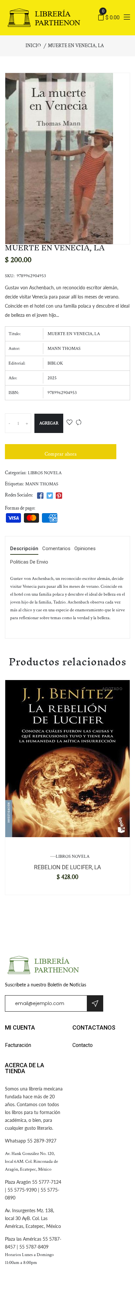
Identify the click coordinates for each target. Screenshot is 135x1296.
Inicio (33, 46)
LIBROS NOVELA (45, 473)
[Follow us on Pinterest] (59, 496)
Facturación (18, 1045)
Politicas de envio (29, 562)
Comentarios (56, 548)
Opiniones (85, 548)
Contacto (82, 1045)
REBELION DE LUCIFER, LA (67, 867)
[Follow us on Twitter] (49, 496)
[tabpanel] (67, 758)
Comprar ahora (61, 454)
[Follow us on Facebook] (40, 496)
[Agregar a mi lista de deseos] (69, 423)
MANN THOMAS (41, 484)
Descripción (24, 548)
